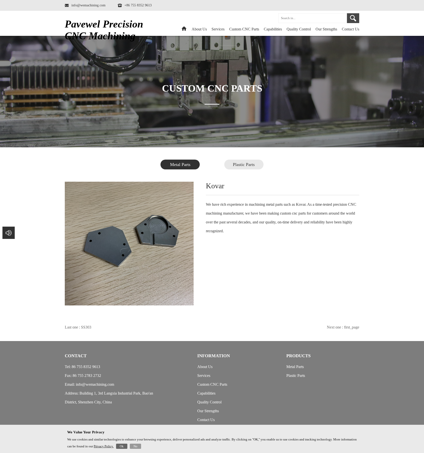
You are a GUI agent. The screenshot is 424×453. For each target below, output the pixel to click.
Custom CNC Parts (212, 384)
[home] (184, 30)
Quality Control (299, 29)
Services (218, 29)
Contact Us (350, 29)
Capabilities (273, 29)
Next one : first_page (343, 327)
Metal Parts (180, 164)
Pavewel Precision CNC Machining (104, 29)
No (135, 446)
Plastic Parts (244, 164)
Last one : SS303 (78, 327)
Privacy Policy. (104, 446)
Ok (122, 446)
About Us (199, 29)
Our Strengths (326, 29)
